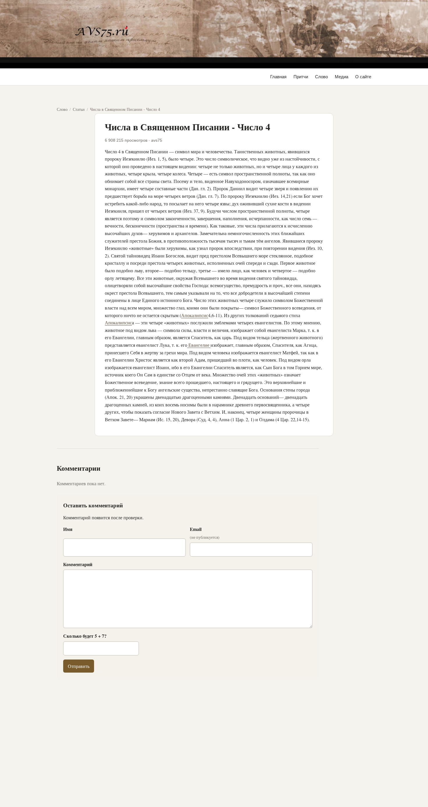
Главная (278, 76)
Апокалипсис (194, 315)
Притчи (300, 76)
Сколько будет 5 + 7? (85, 635)
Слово (321, 76)
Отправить (78, 666)
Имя (67, 529)
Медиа (341, 76)
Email (205, 533)
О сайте (363, 76)
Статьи (79, 109)
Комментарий (77, 564)
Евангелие (199, 345)
